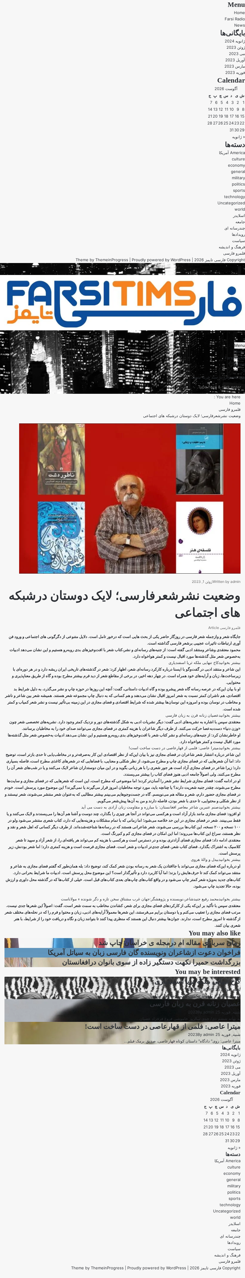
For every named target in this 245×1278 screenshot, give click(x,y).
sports (239, 190)
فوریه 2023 (235, 72)
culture (238, 158)
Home (239, 12)
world (240, 209)
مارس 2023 (234, 66)
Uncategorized (231, 202)
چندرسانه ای (234, 228)
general (238, 171)
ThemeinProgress (111, 259)
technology (234, 196)
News (239, 25)
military (238, 177)
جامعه (240, 221)
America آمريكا (232, 152)
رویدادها (238, 234)
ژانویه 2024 (235, 41)
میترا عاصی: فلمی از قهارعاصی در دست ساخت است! (163, 1026)
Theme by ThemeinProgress (97, 1267)
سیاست (238, 240)
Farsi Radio (235, 18)
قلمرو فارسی (234, 253)
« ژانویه (238, 136)
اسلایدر (239, 215)
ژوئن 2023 (235, 47)
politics (238, 184)
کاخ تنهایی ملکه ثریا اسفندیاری (197, 981)
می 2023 (237, 53)
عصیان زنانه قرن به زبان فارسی (195, 1003)
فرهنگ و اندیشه (232, 246)
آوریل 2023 (235, 59)
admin (235, 581)
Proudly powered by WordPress (161, 259)
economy (236, 165)
